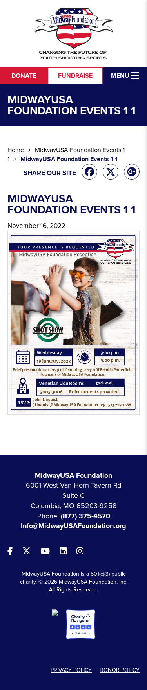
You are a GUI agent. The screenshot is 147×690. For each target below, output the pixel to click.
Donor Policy (120, 670)
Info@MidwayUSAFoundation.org (73, 525)
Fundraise (75, 76)
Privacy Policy (71, 670)
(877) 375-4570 (85, 516)
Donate (23, 76)
